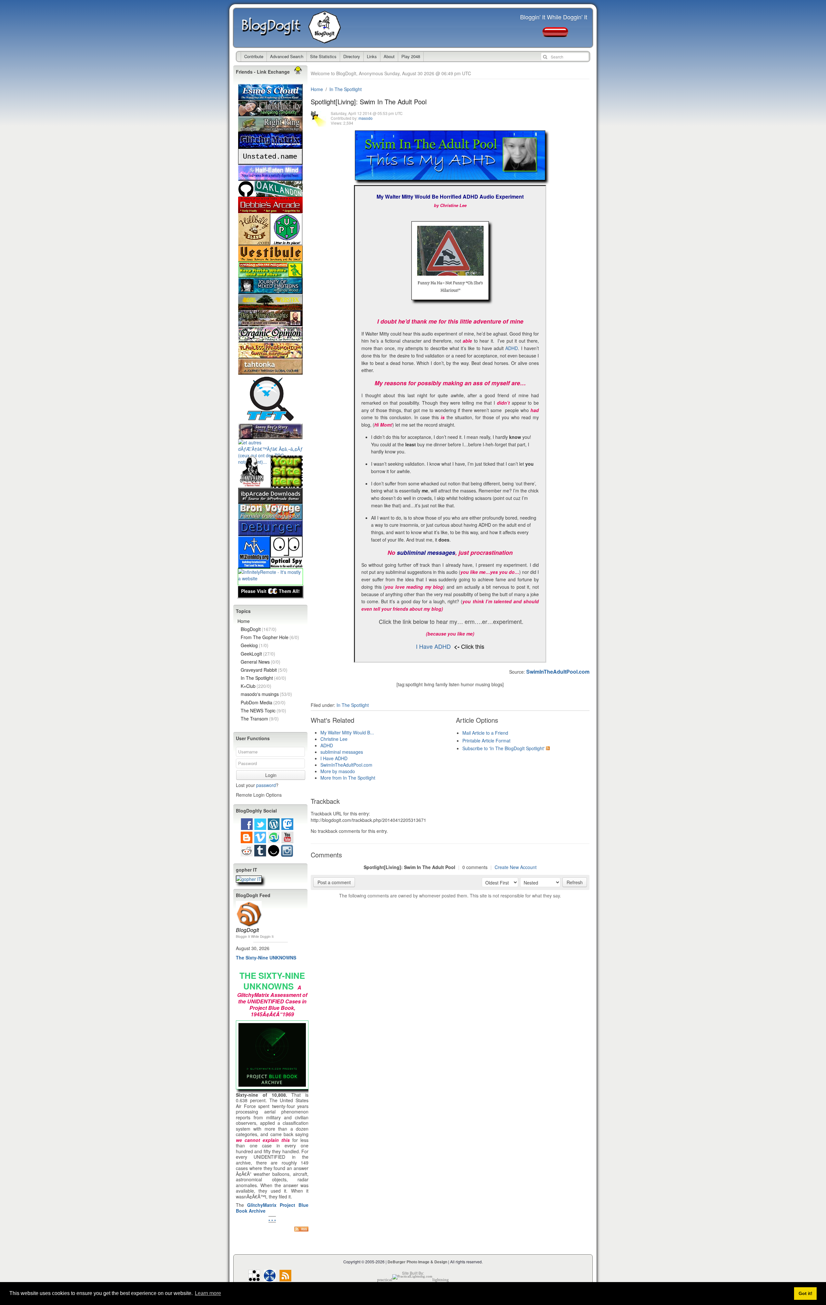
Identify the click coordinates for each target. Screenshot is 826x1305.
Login (271, 775)
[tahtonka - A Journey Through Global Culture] (270, 371)
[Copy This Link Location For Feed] (301, 1228)
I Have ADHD (433, 646)
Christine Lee (334, 739)
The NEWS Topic (263, 710)
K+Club (256, 686)
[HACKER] (254, 1278)
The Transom (260, 718)
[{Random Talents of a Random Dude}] (254, 484)
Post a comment (334, 882)
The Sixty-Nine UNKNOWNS (266, 957)
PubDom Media (263, 702)
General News (260, 661)
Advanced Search (286, 56)
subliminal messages (341, 752)
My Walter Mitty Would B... (347, 732)
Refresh (575, 882)
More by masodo (337, 771)
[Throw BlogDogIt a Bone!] (286, 484)
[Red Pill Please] (555, 34)
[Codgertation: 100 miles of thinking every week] (270, 161)
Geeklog (254, 645)
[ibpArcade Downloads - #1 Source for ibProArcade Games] (270, 500)
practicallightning (413, 1279)
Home (317, 89)
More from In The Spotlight (347, 777)
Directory (351, 56)
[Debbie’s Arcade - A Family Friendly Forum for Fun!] (270, 210)
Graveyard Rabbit (264, 670)
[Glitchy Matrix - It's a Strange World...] (270, 145)
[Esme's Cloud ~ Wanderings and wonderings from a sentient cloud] (270, 97)
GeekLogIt (258, 653)
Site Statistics (323, 56)
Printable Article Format (486, 740)
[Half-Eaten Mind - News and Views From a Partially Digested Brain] (270, 177)
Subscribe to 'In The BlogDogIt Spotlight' (503, 748)
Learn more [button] (208, 1293)
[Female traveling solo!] (270, 516)
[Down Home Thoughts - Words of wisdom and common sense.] (270, 323)
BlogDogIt (275, 28)
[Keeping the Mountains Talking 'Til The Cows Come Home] (254, 242)
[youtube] (287, 840)
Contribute (253, 56)
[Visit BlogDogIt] (249, 903)
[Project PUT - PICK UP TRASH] (286, 242)
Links (372, 56)
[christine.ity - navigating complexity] (270, 113)
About (389, 56)
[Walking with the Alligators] (270, 274)
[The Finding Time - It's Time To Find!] (270, 420)
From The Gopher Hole (270, 637)
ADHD (511, 348)
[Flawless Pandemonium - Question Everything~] (270, 355)
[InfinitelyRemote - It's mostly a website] (270, 578)
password (266, 785)
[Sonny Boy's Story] (270, 436)
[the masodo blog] (270, 1278)
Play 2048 (410, 56)
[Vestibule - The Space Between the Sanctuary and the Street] (270, 258)
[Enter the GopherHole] (249, 879)
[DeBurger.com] (270, 533)
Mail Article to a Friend (485, 733)
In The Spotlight (345, 89)
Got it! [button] (805, 1293)
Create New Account (516, 867)
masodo (365, 118)
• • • (272, 1220)
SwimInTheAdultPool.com (346, 764)
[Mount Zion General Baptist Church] (254, 565)
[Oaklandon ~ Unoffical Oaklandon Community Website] (270, 194)
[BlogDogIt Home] (326, 40)
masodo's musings (266, 694)
